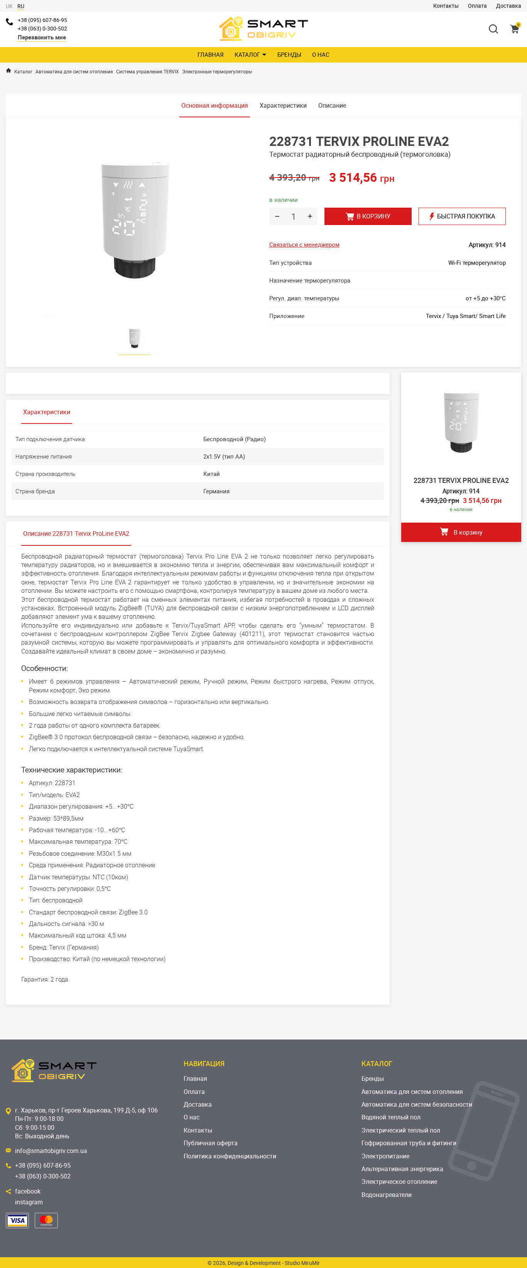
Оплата (477, 5)
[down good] (277, 216)
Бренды (289, 54)
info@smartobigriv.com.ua (51, 1150)
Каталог (247, 54)
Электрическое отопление (399, 1181)
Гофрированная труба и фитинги (408, 1143)
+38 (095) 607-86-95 (42, 20)
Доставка (508, 5)
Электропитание (385, 1156)
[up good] (310, 216)
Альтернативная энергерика (402, 1169)
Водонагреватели (386, 1194)
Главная (211, 54)
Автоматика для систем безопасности (416, 1104)
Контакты (446, 5)
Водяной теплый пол (391, 1117)
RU (20, 6)
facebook (28, 1191)
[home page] (8, 70)
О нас (320, 54)
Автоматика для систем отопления (412, 1091)
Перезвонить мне (42, 37)
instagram (29, 1202)
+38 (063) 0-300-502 (42, 28)
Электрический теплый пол (400, 1130)
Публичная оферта (211, 1143)
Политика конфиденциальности (230, 1156)
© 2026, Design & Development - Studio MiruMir (264, 1262)
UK (9, 6)
